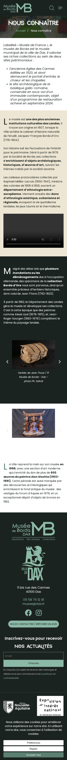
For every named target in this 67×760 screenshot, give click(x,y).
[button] (51, 8)
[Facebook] (28, 612)
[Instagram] (38, 612)
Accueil (20, 31)
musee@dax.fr (34, 604)
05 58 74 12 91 (33, 599)
